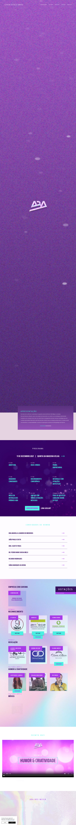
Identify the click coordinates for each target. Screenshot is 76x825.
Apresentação (43, 4)
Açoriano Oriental (15, 814)
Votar (17, 633)
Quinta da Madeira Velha (48, 456)
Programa (51, 4)
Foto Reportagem (8, 780)
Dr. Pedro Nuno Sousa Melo (18, 552)
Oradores (57, 4)
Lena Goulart (46, 508)
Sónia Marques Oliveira (17, 565)
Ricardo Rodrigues (15, 558)
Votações (63, 4)
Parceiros (69, 4)
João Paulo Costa (15, 539)
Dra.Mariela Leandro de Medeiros (21, 533)
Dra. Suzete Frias (15, 545)
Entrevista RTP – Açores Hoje (26, 820)
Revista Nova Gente (16, 807)
